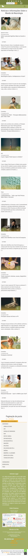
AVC (5, 429)
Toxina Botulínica (8, 457)
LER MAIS (4, 42)
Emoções (6, 443)
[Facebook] (7, 1)
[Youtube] (12, 1)
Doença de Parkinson (9, 431)
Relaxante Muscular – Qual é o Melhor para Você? (14, 393)
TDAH (3, 467)
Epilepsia (6, 445)
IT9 (4, 552)
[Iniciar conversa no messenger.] (16, 1)
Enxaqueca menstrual (6, 355)
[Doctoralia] (18, 1)
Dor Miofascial (8, 438)
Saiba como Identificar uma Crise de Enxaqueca (13, 237)
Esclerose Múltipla (9, 448)
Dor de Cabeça (7, 436)
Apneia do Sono (8, 426)
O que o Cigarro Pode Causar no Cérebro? (11, 157)
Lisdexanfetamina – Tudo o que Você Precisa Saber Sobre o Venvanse (12, 196)
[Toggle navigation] (24, 6)
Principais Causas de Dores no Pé (9, 316)
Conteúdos (5, 424)
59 (9, 419)
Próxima (12, 419)
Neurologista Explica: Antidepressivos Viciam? (13, 76)
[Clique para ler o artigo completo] (11, 23)
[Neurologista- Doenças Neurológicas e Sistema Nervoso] (3, 6)
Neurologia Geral (8, 455)
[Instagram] (9, 1)
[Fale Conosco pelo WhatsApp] (21, 3)
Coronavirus (5, 462)
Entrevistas (5, 464)
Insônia (6, 450)
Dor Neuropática (8, 441)
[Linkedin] (14, 1)
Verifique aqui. (14, 543)
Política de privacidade (14, 545)
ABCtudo (7, 552)
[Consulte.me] (20, 1)
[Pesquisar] (16, 3)
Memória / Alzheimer (9, 453)
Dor (5, 433)
